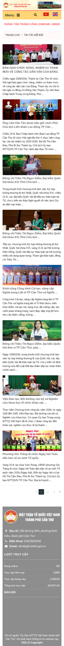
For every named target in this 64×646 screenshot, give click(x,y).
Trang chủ (12, 35)
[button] (35, 15)
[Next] (59, 492)
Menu (10, 15)
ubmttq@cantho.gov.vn (27, 546)
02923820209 (24, 541)
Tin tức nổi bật (34, 35)
